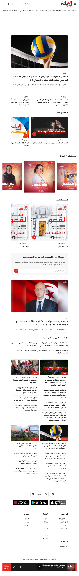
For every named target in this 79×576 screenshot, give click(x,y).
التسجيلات (62, 200)
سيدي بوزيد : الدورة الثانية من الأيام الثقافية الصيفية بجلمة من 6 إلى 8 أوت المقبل (25, 408)
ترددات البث (64, 529)
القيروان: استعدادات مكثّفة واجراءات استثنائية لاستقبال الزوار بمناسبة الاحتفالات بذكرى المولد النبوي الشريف (54, 381)
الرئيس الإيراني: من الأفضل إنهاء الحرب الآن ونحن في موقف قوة (25, 455)
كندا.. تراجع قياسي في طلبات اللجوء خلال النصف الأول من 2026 (26, 446)
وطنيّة (65, 318)
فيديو (27, 519)
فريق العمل (64, 522)
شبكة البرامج (63, 519)
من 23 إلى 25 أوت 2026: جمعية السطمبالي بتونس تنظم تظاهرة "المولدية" (25, 380)
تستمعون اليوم (68, 156)
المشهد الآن (62, 140)
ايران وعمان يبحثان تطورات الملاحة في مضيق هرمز (27, 462)
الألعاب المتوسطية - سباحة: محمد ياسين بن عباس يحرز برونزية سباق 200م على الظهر (55, 456)
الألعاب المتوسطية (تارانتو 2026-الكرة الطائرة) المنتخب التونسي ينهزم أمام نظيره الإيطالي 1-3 (40, 78)
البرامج (65, 525)
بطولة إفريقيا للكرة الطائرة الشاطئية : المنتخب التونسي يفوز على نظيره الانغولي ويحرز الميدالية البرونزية (55, 477)
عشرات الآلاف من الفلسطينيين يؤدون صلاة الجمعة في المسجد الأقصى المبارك (25, 471)
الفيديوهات (62, 113)
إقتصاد (46, 529)
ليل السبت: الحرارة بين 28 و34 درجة (55, 338)
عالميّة (35, 439)
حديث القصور (62, 243)
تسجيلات (26, 525)
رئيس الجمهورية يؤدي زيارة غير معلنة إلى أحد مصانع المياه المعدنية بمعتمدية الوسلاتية (42, 323)
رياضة (65, 73)
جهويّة (64, 373)
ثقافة (35, 373)
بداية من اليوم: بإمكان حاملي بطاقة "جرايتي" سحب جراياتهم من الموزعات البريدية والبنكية (41, 352)
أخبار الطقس (63, 546)
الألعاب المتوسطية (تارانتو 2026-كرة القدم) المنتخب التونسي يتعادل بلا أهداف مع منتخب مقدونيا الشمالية (51, 102)
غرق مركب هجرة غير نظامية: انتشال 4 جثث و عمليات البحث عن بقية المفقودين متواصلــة (55, 405)
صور (27, 522)
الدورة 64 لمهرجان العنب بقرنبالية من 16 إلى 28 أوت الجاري (25, 399)
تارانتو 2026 (63, 97)
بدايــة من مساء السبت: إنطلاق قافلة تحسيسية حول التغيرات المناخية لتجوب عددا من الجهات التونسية (54, 394)
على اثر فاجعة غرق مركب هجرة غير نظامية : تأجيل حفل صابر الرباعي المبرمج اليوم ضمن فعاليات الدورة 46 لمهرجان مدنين (54, 416)
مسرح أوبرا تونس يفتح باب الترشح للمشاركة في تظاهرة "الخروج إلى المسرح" (26, 390)
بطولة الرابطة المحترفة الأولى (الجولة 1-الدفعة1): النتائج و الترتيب (55, 466)
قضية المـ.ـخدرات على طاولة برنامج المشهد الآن (50, 143)
